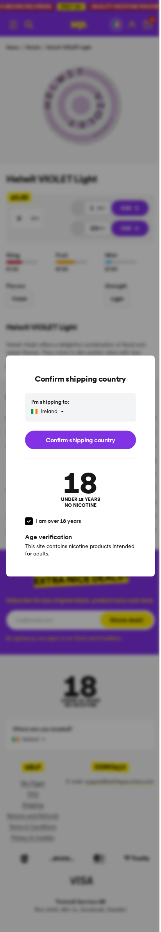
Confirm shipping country (80, 440)
